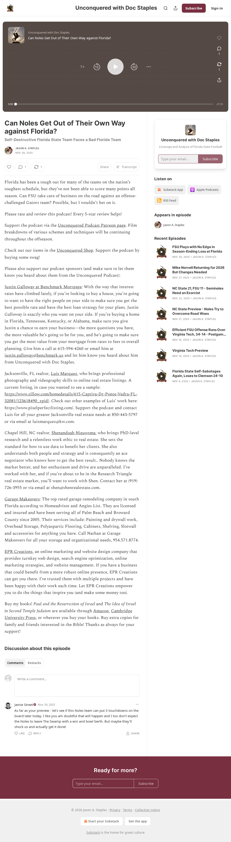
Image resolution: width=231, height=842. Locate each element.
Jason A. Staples (27, 148)
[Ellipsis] (137, 704)
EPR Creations (18, 551)
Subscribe (193, 8)
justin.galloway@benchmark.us (34, 355)
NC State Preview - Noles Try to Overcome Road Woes (198, 311)
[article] (190, 252)
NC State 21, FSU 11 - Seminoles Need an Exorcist (197, 290)
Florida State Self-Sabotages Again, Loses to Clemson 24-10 (197, 373)
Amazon (101, 611)
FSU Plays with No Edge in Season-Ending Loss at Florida (197, 249)
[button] (82, 66)
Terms (127, 810)
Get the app (138, 821)
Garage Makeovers (22, 499)
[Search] (165, 8)
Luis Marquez (64, 373)
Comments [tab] (15, 663)
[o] (161, 252)
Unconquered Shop (75, 250)
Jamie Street (23, 704)
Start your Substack (103, 821)
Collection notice (147, 810)
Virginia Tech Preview (190, 350)
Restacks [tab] (34, 663)
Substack (93, 832)
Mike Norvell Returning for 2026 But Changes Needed (198, 269)
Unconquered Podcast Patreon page (92, 225)
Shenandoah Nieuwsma (73, 433)
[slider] (114, 104)
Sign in (217, 8)
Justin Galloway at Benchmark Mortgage (43, 287)
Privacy (115, 810)
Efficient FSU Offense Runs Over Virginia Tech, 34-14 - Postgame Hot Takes (198, 332)
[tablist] (24, 662)
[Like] (9, 166)
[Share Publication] (175, 8)
